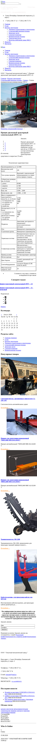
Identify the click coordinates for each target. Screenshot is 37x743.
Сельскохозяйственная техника (19, 31)
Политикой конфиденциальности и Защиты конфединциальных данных (18, 636)
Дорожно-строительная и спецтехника (22, 29)
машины (14, 711)
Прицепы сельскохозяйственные (12, 129)
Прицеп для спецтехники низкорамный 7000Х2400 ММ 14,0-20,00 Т (15, 481)
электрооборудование (8, 712)
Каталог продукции (11, 27)
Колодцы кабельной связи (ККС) (20, 40)
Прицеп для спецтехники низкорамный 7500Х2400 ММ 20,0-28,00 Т (15, 439)
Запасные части (14, 33)
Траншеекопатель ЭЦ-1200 (10, 539)
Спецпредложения (15, 35)
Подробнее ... (5, 408)
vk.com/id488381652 (19, 12)
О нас (7, 26)
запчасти (20, 711)
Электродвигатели (15, 38)
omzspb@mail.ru (12, 7)
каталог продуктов (7, 709)
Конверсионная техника (17, 36)
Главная (7, 24)
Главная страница (11, 338)
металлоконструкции (21, 709)
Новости (8, 42)
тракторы (26, 711)
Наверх (3, 306)
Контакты (8, 44)
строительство (5, 711)
